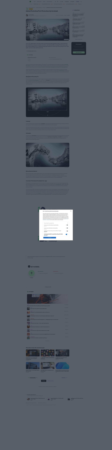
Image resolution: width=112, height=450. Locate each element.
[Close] (71, 211)
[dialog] (56, 225)
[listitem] (56, 223)
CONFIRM (49, 237)
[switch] (67, 225)
